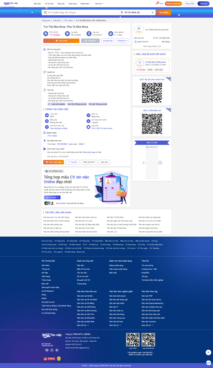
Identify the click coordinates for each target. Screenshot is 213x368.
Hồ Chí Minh (62, 144)
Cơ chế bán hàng (48, 313)
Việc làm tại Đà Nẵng (85, 303)
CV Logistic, (58, 252)
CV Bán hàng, (105, 245)
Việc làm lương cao (117, 318)
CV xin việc (49, 4)
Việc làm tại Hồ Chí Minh (87, 300)
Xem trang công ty (150, 46)
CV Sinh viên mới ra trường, (52, 248)
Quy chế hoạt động (49, 309)
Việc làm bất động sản (118, 300)
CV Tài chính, (47, 252)
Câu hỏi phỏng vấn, (49, 245)
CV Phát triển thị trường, (115, 248)
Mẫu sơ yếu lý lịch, (142, 241)
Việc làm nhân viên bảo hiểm (153, 318)
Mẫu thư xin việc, (127, 241)
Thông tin (121, 41)
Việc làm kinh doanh (117, 296)
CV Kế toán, (63, 245)
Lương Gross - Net (149, 269)
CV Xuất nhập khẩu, (155, 245)
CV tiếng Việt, (72, 241)
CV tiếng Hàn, (84, 241)
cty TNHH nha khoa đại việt (157, 30)
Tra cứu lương (147, 265)
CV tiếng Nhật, (97, 241)
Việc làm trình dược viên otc (86, 217)
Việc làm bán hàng (116, 314)
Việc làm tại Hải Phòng (86, 307)
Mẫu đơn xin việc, (112, 241)
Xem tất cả (81, 325)
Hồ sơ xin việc (82, 276)
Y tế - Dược (52, 136)
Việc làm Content (149, 322)
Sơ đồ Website (48, 291)
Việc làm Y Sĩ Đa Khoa (115, 217)
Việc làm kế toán (116, 322)
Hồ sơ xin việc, (47, 241)
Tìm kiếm (163, 12)
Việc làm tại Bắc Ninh (85, 322)
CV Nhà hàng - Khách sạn (75, 252)
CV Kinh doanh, (75, 245)
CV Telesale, (154, 248)
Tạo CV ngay (51, 197)
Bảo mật (45, 284)
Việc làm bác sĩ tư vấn (83, 221)
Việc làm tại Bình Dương (87, 311)
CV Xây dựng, (130, 245)
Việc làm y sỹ (112, 232)
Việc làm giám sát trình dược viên (119, 221)
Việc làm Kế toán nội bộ (151, 300)
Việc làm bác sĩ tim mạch (84, 228)
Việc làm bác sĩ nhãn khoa (116, 228)
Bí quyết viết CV (83, 280)
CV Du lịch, (131, 248)
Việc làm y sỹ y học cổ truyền (149, 221)
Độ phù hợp (108, 41)
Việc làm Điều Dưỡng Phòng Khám (56, 232)
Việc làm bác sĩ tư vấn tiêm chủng (56, 217)
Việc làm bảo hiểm (116, 303)
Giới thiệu (45, 265)
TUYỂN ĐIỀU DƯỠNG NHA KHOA (155, 62)
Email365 (145, 273)
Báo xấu (104, 162)
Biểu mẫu (113, 273)
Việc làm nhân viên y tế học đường (56, 221)
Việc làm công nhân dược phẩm (150, 232)
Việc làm (37, 4)
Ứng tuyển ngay (89, 152)
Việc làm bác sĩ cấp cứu (52, 228)
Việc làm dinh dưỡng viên (52, 224)
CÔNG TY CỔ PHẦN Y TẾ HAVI (155, 65)
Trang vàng (81, 284)
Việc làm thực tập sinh (151, 314)
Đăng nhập (189, 3)
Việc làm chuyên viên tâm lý (149, 224)
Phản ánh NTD (89, 162)
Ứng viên (61, 4)
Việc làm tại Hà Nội (85, 296)
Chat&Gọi (92, 41)
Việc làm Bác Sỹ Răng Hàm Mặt (87, 224)
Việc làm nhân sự (116, 311)
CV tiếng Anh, (59, 241)
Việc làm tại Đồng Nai (86, 318)
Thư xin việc (82, 273)
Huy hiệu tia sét (48, 302)
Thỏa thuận (46, 280)
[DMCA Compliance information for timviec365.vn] (59, 359)
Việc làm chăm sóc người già (149, 217)
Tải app (145, 276)
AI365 (44, 298)
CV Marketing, (118, 245)
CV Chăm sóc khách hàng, (94, 248)
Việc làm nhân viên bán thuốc (86, 232)
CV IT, (85, 245)
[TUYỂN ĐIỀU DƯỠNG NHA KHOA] (140, 63)
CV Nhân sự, (94, 245)
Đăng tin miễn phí (173, 3)
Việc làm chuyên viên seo (152, 307)
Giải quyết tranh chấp (50, 287)
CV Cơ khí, (142, 245)
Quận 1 (82, 144)
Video (44, 295)
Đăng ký (203, 3)
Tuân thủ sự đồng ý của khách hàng (56, 306)
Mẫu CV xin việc (83, 269)
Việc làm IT (113, 307)
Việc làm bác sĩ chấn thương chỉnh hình (121, 224)
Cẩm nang (72, 4)
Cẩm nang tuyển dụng (118, 269)
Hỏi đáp (45, 273)
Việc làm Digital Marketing (152, 303)
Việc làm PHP (147, 296)
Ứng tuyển (63, 41)
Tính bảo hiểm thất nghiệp (152, 280)
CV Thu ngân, (142, 248)
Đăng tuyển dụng (116, 265)
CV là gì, (154, 241)
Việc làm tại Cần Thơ (85, 314)
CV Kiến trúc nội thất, (73, 248)
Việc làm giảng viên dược (148, 228)
